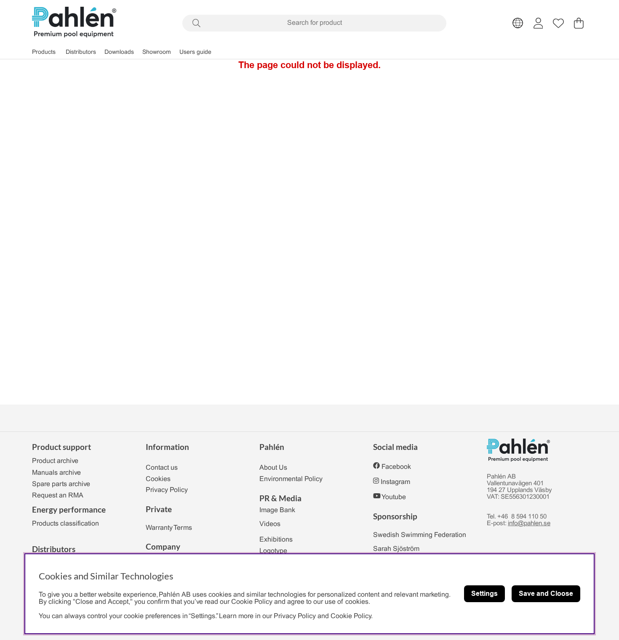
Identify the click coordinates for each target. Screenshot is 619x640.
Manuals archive (56, 473)
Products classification (65, 524)
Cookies (158, 479)
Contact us (162, 468)
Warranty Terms (169, 528)
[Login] (538, 23)
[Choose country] (518, 23)
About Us (273, 468)
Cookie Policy (351, 616)
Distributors (81, 52)
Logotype (273, 551)
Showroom (156, 52)
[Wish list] (558, 23)
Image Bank (277, 510)
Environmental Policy (291, 479)
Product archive (55, 461)
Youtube (394, 497)
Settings (484, 594)
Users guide (195, 52)
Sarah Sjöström (396, 549)
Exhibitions (276, 540)
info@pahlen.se (529, 523)
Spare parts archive (61, 484)
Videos (269, 524)
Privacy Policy (167, 490)
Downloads (119, 52)
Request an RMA (57, 495)
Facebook (396, 467)
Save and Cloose (546, 594)
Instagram (395, 482)
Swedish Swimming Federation (419, 535)
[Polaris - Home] (74, 23)
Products (44, 52)
